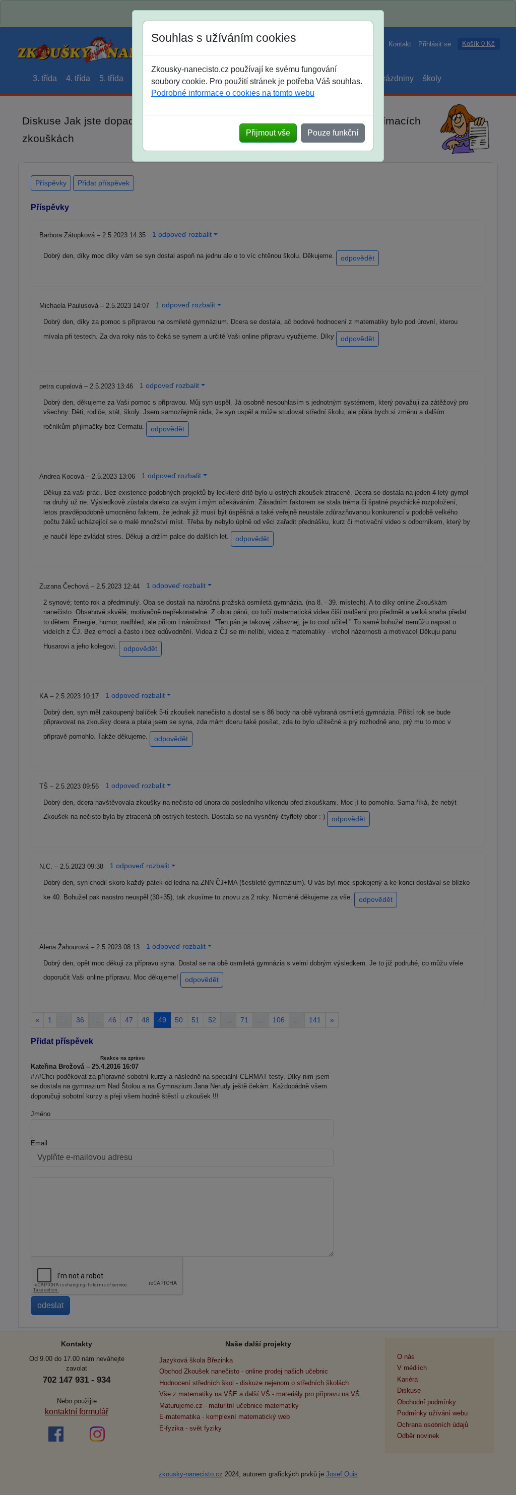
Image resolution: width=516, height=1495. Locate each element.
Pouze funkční (332, 132)
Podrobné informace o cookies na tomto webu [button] (232, 93)
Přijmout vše (268, 132)
